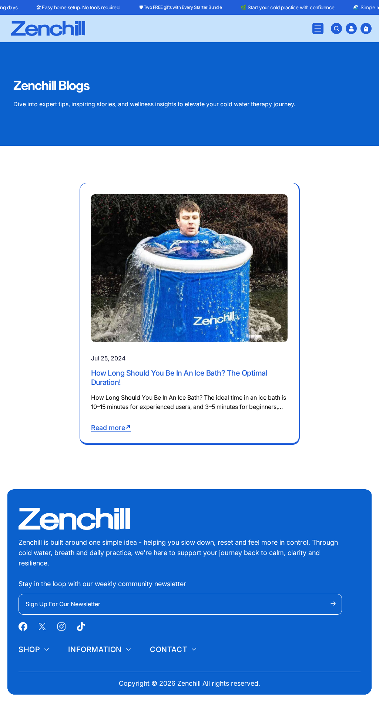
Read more (108, 427)
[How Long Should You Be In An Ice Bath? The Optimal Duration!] (189, 268)
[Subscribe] (333, 604)
